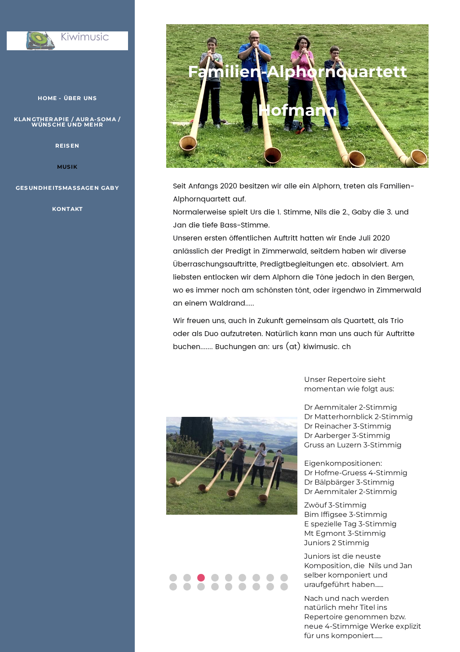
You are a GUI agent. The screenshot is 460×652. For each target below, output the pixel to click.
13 (215, 587)
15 (242, 587)
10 (173, 587)
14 (229, 587)
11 (187, 587)
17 (270, 587)
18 (284, 587)
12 (201, 587)
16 (256, 587)
